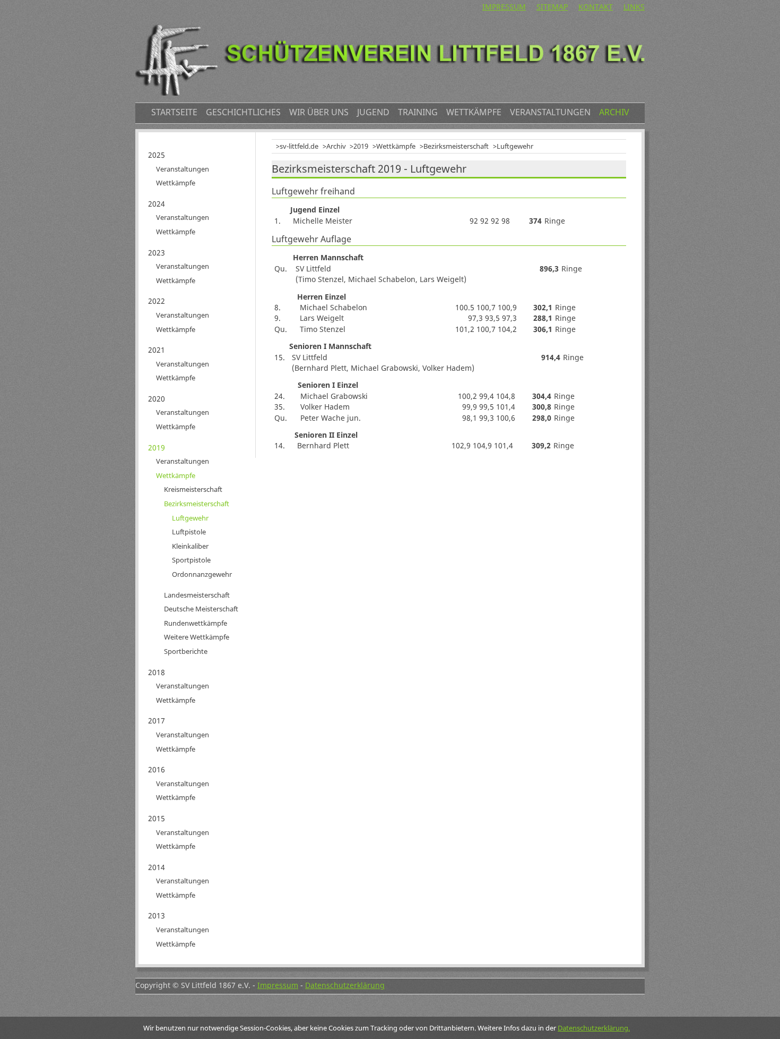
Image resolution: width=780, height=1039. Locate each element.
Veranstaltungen (550, 112)
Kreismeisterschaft (193, 489)
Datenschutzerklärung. (594, 1028)
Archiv (614, 112)
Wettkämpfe (473, 112)
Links (634, 7)
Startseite (174, 112)
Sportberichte (185, 651)
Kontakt (595, 7)
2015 (156, 818)
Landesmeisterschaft (197, 595)
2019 (360, 146)
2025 (156, 155)
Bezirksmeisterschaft (456, 146)
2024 (156, 204)
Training (418, 112)
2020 (156, 399)
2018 (156, 672)
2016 (156, 769)
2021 (156, 350)
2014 (156, 867)
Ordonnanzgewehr (202, 574)
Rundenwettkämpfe (195, 623)
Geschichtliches (243, 112)
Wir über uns (319, 112)
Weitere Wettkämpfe (196, 637)
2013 (156, 915)
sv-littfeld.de (299, 146)
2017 (156, 721)
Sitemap (552, 7)
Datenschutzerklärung (345, 985)
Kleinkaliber (190, 546)
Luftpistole (189, 531)
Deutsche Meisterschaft (201, 609)
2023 (156, 253)
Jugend (373, 112)
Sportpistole (191, 560)
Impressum (504, 7)
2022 (156, 301)
